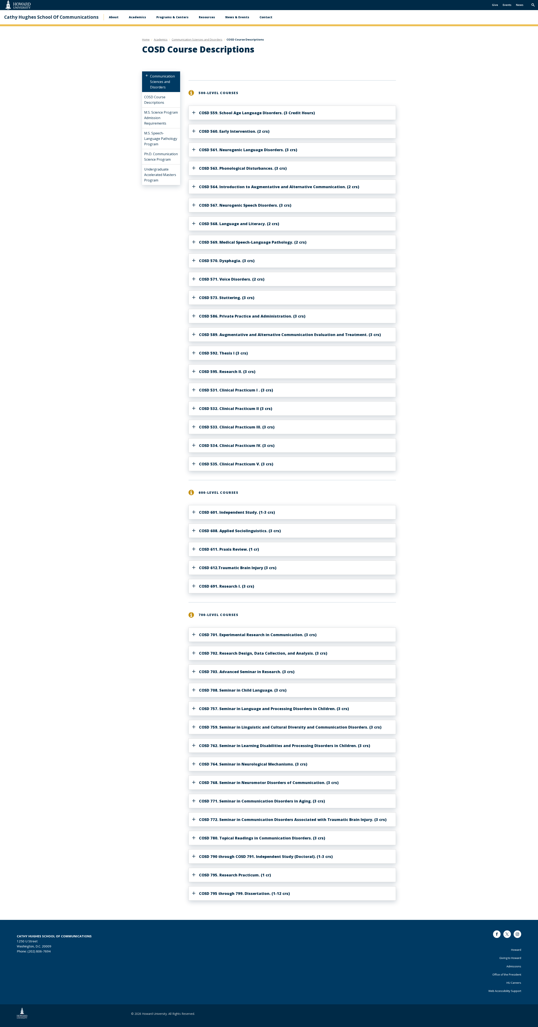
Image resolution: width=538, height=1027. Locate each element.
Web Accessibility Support (504, 991)
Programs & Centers (172, 17)
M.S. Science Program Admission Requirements (161, 118)
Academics (137, 17)
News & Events (237, 17)
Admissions (513, 966)
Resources (207, 17)
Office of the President (506, 974)
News (519, 5)
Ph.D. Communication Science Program (161, 157)
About (114, 17)
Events (507, 5)
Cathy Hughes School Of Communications (51, 17)
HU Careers (513, 983)
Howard (516, 950)
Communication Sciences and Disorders (162, 81)
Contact (266, 17)
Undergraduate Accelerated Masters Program (160, 175)
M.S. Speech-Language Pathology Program (160, 138)
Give (495, 5)
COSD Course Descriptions (154, 100)
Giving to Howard (510, 958)
